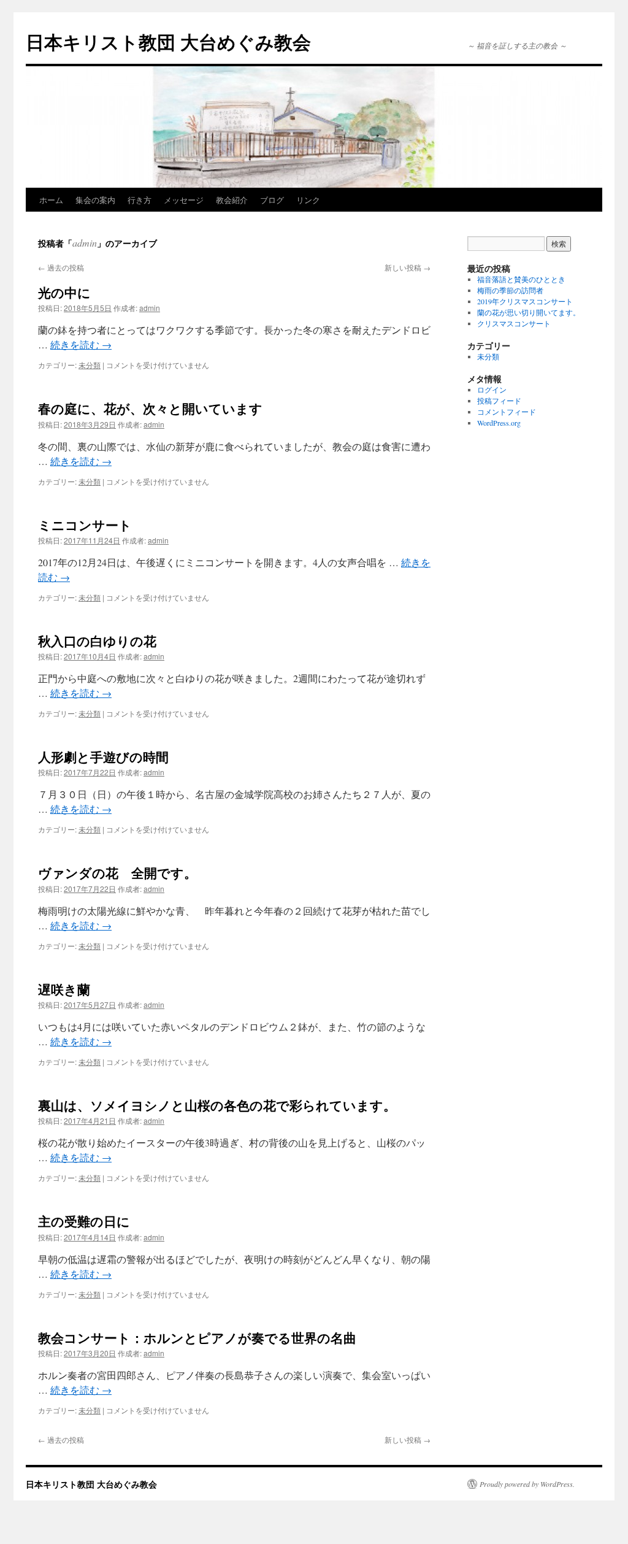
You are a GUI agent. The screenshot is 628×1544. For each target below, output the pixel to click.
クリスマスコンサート (514, 323)
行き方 (139, 199)
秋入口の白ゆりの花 (97, 640)
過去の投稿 (61, 267)
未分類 (89, 364)
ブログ (272, 199)
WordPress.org (499, 423)
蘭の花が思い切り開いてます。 (528, 312)
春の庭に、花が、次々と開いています (150, 408)
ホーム (51, 199)
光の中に (64, 292)
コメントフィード (506, 412)
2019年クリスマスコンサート (525, 301)
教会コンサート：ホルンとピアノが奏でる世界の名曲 (197, 1337)
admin (84, 242)
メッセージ (184, 199)
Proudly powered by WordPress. (527, 1484)
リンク (308, 199)
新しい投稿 (408, 267)
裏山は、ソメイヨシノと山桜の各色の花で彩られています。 (217, 1105)
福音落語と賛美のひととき (521, 279)
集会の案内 (95, 199)
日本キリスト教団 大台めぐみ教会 (168, 41)
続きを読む (81, 344)
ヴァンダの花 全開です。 (117, 872)
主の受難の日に (84, 1221)
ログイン (492, 389)
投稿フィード (499, 400)
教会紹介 (232, 199)
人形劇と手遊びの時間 (103, 756)
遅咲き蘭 (64, 989)
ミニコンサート (85, 524)
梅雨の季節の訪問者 (510, 290)
